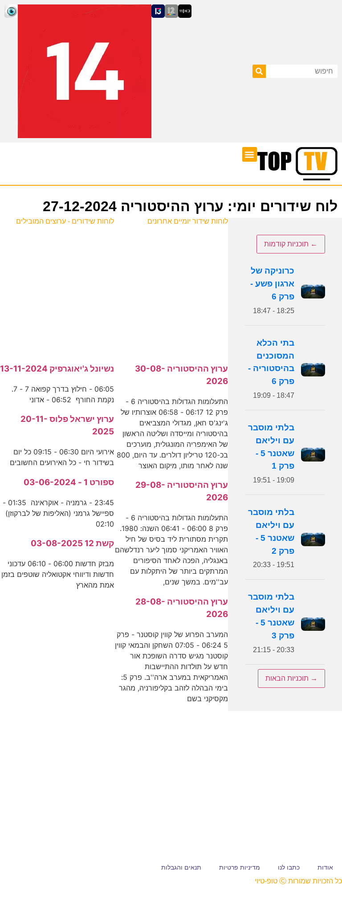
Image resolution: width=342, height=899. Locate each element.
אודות (325, 867)
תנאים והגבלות (181, 867)
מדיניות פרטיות (239, 867)
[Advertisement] (171, 289)
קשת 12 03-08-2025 (72, 543)
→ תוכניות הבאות (291, 678)
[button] (249, 154)
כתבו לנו (289, 867)
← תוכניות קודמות (291, 244)
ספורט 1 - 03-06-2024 (69, 482)
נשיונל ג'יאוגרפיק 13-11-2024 (57, 369)
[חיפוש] (259, 71)
